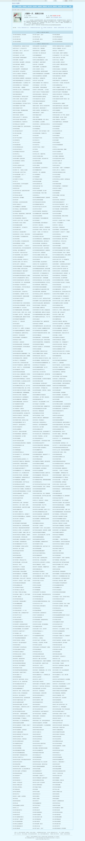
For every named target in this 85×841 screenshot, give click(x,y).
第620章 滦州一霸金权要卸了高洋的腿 (60, 516)
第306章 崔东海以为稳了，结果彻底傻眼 (40, 277)
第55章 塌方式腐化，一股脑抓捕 (19, 87)
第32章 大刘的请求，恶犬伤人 (38, 69)
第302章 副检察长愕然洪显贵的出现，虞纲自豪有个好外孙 (24, 275)
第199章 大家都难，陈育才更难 (59, 195)
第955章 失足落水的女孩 (37, 773)
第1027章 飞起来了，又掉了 (38, 34)
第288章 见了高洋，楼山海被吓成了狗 (40, 264)
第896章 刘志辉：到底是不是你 (59, 727)
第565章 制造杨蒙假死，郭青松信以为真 (40, 475)
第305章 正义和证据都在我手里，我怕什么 (21, 277)
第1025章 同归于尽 (16, 36)
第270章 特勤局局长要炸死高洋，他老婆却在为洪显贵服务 (44, 250)
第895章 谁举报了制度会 (37, 727)
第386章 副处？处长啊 (17, 339)
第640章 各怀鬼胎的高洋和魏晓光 (39, 532)
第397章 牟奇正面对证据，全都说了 (59, 346)
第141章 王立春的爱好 (57, 151)
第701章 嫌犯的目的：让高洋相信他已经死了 (61, 578)
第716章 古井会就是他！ (57, 589)
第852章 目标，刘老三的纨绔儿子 (19, 695)
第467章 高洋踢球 (56, 399)
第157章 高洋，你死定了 (57, 163)
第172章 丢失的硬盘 (56, 174)
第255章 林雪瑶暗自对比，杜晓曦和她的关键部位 (42, 238)
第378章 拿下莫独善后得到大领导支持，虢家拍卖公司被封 (44, 332)
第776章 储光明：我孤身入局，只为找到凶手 (61, 635)
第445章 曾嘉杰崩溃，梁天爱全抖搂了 (40, 383)
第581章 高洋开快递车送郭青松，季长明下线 (61, 486)
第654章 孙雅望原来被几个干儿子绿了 (20, 543)
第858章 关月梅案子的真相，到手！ (20, 699)
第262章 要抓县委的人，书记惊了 (59, 243)
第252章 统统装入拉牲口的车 (38, 236)
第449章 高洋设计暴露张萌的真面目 (59, 385)
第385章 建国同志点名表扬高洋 (59, 337)
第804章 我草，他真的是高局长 (19, 658)
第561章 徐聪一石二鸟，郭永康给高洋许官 (21, 472)
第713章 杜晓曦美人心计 (57, 587)
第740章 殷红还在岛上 (57, 608)
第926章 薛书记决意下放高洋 (58, 750)
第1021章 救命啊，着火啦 (56, 17)
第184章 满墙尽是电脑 (57, 183)
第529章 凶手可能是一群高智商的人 (39, 447)
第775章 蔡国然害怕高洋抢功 (38, 635)
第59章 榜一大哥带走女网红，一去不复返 (41, 89)
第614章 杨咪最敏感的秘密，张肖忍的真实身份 (62, 511)
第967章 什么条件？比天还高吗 (39, 782)
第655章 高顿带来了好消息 (38, 543)
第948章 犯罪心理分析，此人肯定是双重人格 (21, 768)
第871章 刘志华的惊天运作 (38, 709)
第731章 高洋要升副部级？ (58, 601)
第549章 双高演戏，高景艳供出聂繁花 (20, 463)
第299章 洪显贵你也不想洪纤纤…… (20, 273)
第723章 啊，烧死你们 (17, 596)
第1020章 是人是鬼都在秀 (57, 39)
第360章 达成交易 (36, 319)
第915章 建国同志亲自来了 (18, 743)
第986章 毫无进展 (56, 796)
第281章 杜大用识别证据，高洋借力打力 (20, 259)
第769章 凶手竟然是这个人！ (38, 631)
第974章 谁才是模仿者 (57, 787)
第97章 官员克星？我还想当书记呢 (19, 119)
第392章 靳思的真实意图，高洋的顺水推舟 (21, 344)
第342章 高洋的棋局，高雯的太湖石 (39, 305)
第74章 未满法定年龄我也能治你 (39, 101)
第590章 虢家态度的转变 (57, 493)
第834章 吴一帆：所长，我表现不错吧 (20, 681)
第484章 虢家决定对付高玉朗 (38, 413)
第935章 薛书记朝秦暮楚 (57, 757)
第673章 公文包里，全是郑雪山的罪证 (40, 557)
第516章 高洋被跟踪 (16, 438)
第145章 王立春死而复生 (17, 156)
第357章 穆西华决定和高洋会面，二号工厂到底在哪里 (43, 316)
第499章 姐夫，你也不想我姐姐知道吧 (40, 424)
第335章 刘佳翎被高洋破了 (18, 300)
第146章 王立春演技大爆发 (38, 156)
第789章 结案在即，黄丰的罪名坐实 (20, 647)
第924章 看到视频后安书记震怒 (19, 750)
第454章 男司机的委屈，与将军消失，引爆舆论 (42, 390)
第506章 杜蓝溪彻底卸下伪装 (58, 429)
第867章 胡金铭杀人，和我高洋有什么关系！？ (22, 706)
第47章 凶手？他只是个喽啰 (38, 80)
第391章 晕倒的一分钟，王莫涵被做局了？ (61, 342)
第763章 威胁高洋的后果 (37, 626)
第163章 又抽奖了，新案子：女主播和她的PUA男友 (62, 167)
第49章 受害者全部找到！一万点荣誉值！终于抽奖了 (23, 82)
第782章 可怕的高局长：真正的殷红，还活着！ (62, 640)
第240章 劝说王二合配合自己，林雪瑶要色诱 (41, 227)
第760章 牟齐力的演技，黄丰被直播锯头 (40, 624)
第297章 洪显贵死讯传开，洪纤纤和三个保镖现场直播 (43, 270)
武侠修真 (25, 6)
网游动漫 (45, 6)
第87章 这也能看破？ (57, 110)
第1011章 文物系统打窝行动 (18, 816)
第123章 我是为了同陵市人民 (58, 137)
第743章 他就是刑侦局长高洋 (58, 610)
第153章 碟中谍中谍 (36, 160)
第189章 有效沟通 (36, 188)
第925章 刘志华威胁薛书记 (38, 750)
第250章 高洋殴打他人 (57, 234)
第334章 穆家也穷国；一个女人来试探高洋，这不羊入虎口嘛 (64, 298)
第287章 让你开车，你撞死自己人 (19, 264)
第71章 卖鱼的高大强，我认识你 (39, 98)
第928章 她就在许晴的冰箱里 (38, 752)
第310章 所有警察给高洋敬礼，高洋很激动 (61, 280)
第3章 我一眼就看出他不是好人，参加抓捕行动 (62, 46)
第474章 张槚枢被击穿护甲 (18, 406)
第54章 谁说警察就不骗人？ (58, 85)
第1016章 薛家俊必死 (57, 819)
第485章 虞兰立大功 (56, 413)
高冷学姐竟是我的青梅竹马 (32, 833)
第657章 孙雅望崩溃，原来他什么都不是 (20, 546)
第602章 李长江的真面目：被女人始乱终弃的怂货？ (62, 502)
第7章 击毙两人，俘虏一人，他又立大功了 (21, 50)
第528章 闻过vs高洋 (16, 447)
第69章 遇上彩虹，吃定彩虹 (58, 96)
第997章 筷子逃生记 (36, 805)
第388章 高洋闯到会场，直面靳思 (59, 339)
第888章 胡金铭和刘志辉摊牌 (18, 722)
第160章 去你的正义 (56, 165)
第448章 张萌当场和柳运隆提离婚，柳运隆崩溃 (42, 385)
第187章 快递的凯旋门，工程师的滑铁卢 (60, 186)
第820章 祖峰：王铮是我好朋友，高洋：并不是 (42, 670)
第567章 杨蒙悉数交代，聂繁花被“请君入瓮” (21, 477)
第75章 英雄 (55, 101)
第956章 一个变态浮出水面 (58, 773)
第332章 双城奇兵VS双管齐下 (18, 298)
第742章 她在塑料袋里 (37, 610)
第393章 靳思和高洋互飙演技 (38, 344)
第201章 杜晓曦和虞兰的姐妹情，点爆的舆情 (41, 197)
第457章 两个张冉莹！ (37, 392)
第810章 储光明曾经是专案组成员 (19, 663)
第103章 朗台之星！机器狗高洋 (19, 124)
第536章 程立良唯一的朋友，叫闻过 (59, 452)
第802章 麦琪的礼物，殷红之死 (39, 656)
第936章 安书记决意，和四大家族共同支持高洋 (22, 759)
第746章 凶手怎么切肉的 (57, 612)
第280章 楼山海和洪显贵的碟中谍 (59, 257)
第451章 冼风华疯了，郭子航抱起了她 (40, 387)
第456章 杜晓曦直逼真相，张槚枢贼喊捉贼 (21, 392)
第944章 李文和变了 (56, 764)
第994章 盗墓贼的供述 (37, 803)
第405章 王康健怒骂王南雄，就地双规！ (40, 353)
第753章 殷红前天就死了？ (18, 619)
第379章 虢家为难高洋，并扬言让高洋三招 (61, 332)
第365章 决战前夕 (16, 323)
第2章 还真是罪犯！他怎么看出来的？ (40, 46)
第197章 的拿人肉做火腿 (17, 195)
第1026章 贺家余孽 (56, 34)
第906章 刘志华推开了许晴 (18, 736)
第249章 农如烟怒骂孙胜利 (38, 234)
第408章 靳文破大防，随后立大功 (39, 355)
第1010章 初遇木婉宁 (57, 814)
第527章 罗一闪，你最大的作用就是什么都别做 (62, 445)
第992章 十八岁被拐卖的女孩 (58, 800)
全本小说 (65, 6)
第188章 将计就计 (16, 188)
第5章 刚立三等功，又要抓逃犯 (39, 48)
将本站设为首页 (14, 0)
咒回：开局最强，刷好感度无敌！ (47, 27)
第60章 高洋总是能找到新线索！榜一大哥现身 (61, 89)
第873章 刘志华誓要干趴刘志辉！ (19, 711)
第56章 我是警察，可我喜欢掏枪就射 (40, 87)
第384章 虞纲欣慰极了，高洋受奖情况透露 (41, 337)
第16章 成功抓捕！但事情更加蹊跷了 (20, 57)
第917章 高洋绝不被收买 (57, 743)
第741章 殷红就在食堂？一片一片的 (20, 610)
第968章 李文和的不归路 (57, 782)
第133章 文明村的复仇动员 (18, 147)
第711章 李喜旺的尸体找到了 (18, 587)
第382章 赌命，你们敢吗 (57, 335)
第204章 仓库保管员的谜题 (38, 199)
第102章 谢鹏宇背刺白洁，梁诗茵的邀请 (60, 121)
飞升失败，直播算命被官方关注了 (23, 27)
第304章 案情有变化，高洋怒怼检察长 (60, 275)
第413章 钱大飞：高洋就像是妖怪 (19, 360)
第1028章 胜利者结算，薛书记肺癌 (19, 34)
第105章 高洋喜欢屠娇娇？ (58, 124)
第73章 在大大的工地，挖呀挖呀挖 (19, 101)
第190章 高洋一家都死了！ (58, 188)
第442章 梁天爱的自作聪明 (38, 381)
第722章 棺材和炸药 (56, 594)
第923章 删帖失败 (56, 748)
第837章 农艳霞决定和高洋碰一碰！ (20, 683)
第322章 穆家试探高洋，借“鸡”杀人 (59, 289)
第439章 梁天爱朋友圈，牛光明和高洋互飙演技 (42, 378)
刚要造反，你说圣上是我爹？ (31, 832)
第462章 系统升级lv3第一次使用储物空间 (20, 397)
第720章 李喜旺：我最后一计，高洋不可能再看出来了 (23, 594)
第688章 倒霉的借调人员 (37, 569)
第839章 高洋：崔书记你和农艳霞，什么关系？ (62, 683)
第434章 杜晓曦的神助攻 (57, 374)
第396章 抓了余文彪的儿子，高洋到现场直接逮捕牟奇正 (43, 346)
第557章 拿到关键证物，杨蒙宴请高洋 (60, 468)
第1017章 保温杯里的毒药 (57, 41)
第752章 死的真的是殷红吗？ (58, 617)
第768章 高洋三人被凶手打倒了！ (19, 631)
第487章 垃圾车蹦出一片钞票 (38, 415)
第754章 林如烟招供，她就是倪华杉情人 (40, 619)
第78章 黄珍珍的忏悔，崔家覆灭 (59, 103)
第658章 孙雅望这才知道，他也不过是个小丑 (41, 546)
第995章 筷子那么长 (56, 803)
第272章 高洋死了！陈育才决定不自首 (20, 252)
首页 (14, 6)
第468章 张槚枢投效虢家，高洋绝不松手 (20, 401)
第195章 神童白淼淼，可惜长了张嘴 (39, 192)
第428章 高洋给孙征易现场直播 (19, 371)
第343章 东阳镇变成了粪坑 (58, 305)
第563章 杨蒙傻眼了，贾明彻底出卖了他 (60, 472)
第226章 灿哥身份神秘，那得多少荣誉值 (60, 215)
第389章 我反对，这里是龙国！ (19, 342)
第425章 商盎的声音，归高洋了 (19, 369)
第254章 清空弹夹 (16, 238)
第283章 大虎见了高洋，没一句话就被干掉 (61, 259)
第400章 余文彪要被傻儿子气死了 (59, 348)
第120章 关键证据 (56, 135)
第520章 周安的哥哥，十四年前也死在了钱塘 (41, 440)
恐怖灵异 (55, 6)
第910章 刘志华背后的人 (37, 738)
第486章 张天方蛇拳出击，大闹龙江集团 (20, 415)
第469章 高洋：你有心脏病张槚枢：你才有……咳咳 (43, 401)
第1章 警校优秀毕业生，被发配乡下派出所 (21, 46)
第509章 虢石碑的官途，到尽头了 (59, 431)
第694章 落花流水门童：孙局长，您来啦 (40, 573)
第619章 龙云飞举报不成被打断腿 (39, 516)
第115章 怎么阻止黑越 (17, 133)
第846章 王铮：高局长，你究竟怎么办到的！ (21, 690)
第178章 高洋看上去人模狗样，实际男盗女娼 (61, 179)
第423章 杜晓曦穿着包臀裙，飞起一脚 (40, 367)
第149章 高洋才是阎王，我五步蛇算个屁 (40, 158)
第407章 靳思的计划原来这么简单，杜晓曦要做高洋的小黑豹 (24, 355)
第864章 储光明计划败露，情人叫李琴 (20, 704)
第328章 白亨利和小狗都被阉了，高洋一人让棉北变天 (63, 293)
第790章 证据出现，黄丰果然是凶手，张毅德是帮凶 (43, 647)
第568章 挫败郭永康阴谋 (37, 491)
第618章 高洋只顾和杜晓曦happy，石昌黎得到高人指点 (23, 516)
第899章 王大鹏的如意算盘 (58, 729)
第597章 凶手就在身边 (17, 500)
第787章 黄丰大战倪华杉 (37, 644)
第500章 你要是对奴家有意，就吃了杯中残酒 (61, 424)
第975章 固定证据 (16, 789)
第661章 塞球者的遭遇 (37, 548)
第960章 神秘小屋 (16, 777)
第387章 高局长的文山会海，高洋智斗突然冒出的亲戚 (43, 339)
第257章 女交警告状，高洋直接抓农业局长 (21, 241)
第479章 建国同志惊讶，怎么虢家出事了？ (61, 408)
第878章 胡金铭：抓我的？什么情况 (59, 713)
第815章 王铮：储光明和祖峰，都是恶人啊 (61, 665)
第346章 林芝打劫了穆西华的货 (59, 307)
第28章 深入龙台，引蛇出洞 (18, 66)
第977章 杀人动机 (56, 789)
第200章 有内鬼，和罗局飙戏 (18, 197)
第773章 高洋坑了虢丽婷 (57, 633)
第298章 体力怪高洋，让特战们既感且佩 (60, 270)
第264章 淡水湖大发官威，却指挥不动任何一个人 (42, 245)
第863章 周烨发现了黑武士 (58, 702)
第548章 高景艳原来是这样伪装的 (59, 461)
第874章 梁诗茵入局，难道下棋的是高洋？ (41, 711)
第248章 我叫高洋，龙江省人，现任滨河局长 (21, 234)
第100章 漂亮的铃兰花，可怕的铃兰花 (20, 121)
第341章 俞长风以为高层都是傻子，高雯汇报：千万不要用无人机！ (26, 305)
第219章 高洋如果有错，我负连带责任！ (40, 211)
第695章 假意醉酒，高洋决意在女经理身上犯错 (62, 573)
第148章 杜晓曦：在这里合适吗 (19, 158)
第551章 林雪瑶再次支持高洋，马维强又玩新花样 (62, 463)
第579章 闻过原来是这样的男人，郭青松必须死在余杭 (23, 486)
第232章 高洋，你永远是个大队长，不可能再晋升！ (62, 220)
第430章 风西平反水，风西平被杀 (59, 371)
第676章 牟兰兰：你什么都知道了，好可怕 (61, 628)
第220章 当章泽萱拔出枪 (57, 211)
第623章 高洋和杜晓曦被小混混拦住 (59, 518)
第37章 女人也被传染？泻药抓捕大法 (20, 73)
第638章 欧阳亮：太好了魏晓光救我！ (60, 530)
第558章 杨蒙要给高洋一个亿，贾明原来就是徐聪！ (23, 470)
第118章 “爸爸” (16, 135)
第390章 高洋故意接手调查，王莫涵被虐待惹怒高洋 (43, 342)
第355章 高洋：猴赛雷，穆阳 (58, 314)
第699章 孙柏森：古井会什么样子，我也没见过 (22, 578)
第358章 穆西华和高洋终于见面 (59, 316)
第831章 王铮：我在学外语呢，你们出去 (20, 679)
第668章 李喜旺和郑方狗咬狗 (58, 553)
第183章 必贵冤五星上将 (37, 183)
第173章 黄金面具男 (16, 176)
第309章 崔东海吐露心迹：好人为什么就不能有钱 (42, 280)
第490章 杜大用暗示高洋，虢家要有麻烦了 (41, 417)
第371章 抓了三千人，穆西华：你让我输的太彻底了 (23, 328)
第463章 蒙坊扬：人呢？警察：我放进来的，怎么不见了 (43, 397)
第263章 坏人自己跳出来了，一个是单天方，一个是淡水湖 (24, 245)
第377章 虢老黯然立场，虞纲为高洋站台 (20, 332)
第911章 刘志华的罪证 (57, 738)
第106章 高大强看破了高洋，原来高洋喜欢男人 (22, 126)
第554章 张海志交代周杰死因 (58, 465)
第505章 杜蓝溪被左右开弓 (38, 429)
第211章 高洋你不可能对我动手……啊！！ (61, 204)
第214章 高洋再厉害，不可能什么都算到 (60, 206)
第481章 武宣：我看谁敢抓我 (38, 410)
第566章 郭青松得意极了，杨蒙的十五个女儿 (61, 475)
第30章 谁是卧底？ (56, 66)
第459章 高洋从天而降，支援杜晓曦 (20, 394)
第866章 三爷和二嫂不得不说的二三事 (60, 704)
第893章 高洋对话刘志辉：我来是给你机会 (61, 725)
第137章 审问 (35, 149)
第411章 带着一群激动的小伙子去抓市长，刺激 (42, 358)
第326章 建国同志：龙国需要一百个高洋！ (21, 293)
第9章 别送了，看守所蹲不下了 (59, 50)
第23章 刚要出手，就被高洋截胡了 (39, 62)
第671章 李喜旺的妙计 (57, 555)
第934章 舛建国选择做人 (37, 757)
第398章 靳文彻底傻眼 (17, 348)
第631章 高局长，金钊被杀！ (38, 525)
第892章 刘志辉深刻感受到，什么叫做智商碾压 (42, 725)
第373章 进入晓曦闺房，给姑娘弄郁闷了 (60, 328)
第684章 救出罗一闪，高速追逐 (19, 566)
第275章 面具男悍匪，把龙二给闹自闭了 (20, 254)
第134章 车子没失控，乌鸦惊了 (39, 147)
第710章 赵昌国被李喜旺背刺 (58, 585)
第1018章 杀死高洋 (36, 41)
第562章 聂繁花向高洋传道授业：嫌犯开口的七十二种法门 (44, 472)
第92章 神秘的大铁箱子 (37, 114)
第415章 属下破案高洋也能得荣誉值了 (60, 360)
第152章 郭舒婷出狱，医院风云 (19, 160)
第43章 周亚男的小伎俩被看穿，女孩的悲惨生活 (22, 78)
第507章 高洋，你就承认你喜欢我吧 (20, 431)
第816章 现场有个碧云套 (17, 667)
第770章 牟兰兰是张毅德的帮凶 (59, 631)
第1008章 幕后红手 (16, 814)
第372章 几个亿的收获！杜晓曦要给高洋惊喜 (41, 328)
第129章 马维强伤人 (56, 142)
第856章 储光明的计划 (37, 697)
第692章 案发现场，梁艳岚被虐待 (59, 571)
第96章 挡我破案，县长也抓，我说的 (60, 117)
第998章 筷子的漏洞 (56, 805)
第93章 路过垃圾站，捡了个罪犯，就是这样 (61, 114)
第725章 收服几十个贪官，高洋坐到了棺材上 (61, 596)
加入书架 (58, 15)
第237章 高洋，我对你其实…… (39, 225)
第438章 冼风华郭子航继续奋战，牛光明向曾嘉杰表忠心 (23, 378)
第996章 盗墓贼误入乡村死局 (18, 805)
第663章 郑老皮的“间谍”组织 (18, 550)
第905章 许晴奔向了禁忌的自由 (59, 734)
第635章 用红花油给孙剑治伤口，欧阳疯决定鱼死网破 (63, 527)
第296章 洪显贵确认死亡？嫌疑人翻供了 (20, 270)
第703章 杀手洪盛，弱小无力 (38, 580)
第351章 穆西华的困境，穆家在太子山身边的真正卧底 (43, 312)
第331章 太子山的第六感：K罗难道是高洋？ (61, 296)
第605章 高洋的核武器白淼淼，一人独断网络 (61, 504)
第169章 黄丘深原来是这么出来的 (59, 172)
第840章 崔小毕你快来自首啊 (18, 686)
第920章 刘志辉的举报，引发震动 (59, 745)
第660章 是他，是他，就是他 (18, 548)
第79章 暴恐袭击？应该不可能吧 (19, 105)
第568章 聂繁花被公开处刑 (38, 477)
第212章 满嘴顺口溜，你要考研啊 (19, 206)
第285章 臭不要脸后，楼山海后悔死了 (40, 261)
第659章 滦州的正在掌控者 (58, 546)
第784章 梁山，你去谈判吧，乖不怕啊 (40, 642)
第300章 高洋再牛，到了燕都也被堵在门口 (41, 273)
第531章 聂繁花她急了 (17, 449)
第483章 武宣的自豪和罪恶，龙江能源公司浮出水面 (23, 413)
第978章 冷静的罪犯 (16, 791)
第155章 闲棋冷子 (16, 163)
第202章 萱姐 (55, 197)
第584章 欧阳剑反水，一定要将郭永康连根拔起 (62, 488)
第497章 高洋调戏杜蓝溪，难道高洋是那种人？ (62, 422)
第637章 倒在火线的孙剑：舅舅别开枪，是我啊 (42, 530)
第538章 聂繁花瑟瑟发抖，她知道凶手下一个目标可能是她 (44, 454)
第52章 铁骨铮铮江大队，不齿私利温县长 (21, 85)
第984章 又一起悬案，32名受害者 (19, 796)
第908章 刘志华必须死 (57, 736)
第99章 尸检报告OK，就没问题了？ (59, 119)
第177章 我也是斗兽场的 (37, 179)
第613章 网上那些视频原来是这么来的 (40, 511)
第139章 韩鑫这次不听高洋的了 (19, 151)
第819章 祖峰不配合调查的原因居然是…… (21, 670)
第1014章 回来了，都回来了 (18, 819)
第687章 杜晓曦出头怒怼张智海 (19, 569)
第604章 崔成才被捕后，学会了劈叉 (39, 504)
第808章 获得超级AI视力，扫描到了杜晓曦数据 (42, 660)
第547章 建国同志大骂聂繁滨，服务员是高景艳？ (42, 461)
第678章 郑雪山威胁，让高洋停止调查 (20, 562)
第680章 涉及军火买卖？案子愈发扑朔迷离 (61, 562)
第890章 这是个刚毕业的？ (58, 722)
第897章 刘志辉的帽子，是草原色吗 (20, 729)
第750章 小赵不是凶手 (17, 617)
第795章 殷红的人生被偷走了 (18, 651)
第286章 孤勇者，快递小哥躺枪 (59, 261)
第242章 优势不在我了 (17, 229)
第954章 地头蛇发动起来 (17, 773)
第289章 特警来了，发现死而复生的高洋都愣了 (62, 264)
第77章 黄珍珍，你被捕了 (37, 103)
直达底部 (54, 15)
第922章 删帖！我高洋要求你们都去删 (40, 748)
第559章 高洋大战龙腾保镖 (38, 470)
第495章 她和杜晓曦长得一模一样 (19, 422)
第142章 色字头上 (16, 153)
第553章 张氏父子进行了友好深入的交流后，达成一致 (43, 465)
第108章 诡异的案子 (56, 126)
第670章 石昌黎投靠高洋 (37, 555)
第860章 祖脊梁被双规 (57, 699)
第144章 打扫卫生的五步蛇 (58, 153)
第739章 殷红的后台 (36, 608)
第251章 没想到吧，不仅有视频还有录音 (20, 236)
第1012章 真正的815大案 (37, 816)
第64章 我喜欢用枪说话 (17, 94)
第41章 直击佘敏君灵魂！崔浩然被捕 (40, 75)
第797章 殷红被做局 (56, 651)
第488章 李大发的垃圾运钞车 (58, 415)
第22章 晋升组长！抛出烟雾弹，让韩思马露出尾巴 (22, 62)
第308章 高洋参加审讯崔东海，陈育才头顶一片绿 (22, 280)
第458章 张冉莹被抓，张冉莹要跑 (59, 392)
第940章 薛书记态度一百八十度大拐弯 (40, 761)
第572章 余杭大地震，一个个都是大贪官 (60, 479)
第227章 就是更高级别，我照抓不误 (20, 218)
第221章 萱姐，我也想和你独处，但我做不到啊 (22, 213)
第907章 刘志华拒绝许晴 (37, 736)
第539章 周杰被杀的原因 (57, 454)
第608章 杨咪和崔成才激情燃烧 (59, 507)
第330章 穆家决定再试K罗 (38, 296)
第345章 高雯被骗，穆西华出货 (39, 307)
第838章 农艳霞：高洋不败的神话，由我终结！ (42, 683)
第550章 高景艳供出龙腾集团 (38, 463)
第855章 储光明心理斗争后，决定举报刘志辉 (21, 697)
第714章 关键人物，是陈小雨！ (19, 589)
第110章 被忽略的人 (36, 128)
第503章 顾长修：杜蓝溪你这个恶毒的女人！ (61, 426)
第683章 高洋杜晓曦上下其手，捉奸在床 (60, 564)
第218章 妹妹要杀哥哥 (17, 211)
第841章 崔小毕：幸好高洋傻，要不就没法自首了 (42, 686)
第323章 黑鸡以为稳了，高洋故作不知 (20, 291)
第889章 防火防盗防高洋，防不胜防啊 (40, 722)
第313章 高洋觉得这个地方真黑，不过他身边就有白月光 (63, 282)
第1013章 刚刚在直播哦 (57, 816)
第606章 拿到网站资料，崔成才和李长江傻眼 (21, 507)
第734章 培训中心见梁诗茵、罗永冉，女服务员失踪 (62, 603)
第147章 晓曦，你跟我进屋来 (58, 156)
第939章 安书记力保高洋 (17, 761)
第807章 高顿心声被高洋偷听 (18, 660)
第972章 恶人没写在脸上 (17, 787)
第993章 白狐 (15, 803)
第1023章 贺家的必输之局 (57, 36)
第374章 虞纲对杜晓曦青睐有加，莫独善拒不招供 (22, 330)
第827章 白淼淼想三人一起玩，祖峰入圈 (60, 674)
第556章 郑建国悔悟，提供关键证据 (39, 468)
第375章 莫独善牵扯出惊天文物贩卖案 (40, 330)
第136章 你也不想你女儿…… (18, 149)
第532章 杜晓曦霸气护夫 (37, 449)
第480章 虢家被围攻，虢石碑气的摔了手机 (21, 410)
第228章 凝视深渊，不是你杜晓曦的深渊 (40, 218)
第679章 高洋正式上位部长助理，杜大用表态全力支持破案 (44, 562)
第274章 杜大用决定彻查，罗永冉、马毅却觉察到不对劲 (63, 252)
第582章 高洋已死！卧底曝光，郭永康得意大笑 (22, 488)
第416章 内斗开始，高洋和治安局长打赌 (20, 362)
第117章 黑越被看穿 (56, 133)
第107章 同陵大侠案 (36, 126)
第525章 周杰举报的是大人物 (18, 445)
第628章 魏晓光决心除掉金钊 (38, 523)
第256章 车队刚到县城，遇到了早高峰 (60, 238)
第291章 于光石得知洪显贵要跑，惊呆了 (40, 266)
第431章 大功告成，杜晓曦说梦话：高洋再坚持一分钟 (23, 374)
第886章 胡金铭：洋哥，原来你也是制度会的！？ (42, 720)
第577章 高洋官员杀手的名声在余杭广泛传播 (41, 484)
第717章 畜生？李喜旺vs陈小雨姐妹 (19, 592)
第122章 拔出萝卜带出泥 (37, 137)
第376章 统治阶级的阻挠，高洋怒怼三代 (60, 330)
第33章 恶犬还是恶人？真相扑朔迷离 (60, 69)
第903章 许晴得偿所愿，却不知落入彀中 (20, 734)
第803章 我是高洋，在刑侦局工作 (59, 656)
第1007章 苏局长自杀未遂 (57, 812)
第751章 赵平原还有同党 (37, 617)
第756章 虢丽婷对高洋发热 (18, 621)
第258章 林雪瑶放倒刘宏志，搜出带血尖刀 (41, 241)
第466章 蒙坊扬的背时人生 (38, 399)
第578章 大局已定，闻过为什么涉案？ (60, 484)
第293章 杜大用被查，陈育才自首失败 (20, 268)
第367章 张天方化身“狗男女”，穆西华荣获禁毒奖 (62, 323)
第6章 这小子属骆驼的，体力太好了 (59, 48)
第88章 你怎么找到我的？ (18, 112)
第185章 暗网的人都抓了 (17, 186)
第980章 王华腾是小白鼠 (57, 791)
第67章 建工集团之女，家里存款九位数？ (21, 96)
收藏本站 (19, 0)
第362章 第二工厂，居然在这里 (19, 321)
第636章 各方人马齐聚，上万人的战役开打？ (21, 530)
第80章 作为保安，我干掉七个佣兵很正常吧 (41, 105)
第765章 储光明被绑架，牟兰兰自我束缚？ (21, 628)
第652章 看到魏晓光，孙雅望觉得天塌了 (40, 541)
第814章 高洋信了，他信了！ (38, 665)
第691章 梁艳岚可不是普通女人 (39, 571)
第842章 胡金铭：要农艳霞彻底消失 (59, 686)
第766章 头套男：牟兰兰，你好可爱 (39, 628)
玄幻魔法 (20, 6)
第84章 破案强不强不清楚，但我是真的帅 (61, 108)
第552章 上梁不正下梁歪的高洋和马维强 (20, 465)
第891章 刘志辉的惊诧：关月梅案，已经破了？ (22, 725)
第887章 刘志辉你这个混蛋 (58, 720)
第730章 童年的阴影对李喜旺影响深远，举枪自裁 (42, 601)
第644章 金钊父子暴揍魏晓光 (58, 534)
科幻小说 (50, 6)
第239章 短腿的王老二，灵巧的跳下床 (20, 227)
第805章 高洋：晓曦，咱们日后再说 (39, 658)
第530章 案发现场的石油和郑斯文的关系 (60, 447)
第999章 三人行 (16, 807)
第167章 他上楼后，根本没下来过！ (20, 172)
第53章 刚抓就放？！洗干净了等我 (39, 85)
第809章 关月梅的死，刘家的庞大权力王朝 (61, 660)
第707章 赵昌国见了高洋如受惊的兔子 (60, 582)
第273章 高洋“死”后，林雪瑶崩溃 (39, 252)
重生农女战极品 (24, 833)
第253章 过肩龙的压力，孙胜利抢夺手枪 (60, 236)
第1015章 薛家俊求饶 (37, 819)
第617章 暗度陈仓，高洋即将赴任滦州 (60, 514)
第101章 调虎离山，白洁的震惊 (39, 121)
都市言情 (30, 6)
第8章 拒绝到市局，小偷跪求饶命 (39, 50)
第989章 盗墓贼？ (56, 798)
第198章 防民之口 (36, 195)
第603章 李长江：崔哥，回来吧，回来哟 (20, 504)
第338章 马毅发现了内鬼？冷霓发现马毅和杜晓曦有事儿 (23, 303)
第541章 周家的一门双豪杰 (38, 456)
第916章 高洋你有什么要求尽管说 (39, 743)
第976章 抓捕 (35, 789)
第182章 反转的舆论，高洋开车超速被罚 (20, 183)
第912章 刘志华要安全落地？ (18, 741)
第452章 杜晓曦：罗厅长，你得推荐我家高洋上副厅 (62, 387)
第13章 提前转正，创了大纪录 (18, 55)
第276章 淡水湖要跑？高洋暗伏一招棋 (40, 254)
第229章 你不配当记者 (57, 218)
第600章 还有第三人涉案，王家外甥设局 (20, 502)
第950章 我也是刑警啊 (57, 768)
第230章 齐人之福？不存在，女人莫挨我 (20, 220)
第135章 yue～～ (56, 147)
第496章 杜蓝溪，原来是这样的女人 (39, 422)
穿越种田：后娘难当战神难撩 (59, 27)
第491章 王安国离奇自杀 (57, 417)
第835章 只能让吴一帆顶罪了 (38, 681)
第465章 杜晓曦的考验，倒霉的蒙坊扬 (20, 399)
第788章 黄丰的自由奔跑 (57, 644)
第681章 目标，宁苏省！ (17, 564)
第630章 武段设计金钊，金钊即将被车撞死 (21, 525)
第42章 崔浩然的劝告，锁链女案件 (59, 75)
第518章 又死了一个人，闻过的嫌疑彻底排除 (61, 438)
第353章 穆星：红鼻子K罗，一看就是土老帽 (21, 314)
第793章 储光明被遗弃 (37, 649)
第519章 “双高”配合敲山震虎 (18, 440)
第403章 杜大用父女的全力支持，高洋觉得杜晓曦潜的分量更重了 (65, 351)
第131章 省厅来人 (36, 144)
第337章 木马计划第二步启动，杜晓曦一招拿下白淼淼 (63, 300)
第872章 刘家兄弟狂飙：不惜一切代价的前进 (61, 709)
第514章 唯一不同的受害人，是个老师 (40, 436)
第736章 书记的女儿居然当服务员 (39, 605)
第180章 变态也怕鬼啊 (37, 181)
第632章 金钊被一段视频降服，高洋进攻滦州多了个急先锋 (64, 525)
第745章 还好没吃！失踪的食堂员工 (39, 612)
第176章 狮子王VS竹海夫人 (18, 179)
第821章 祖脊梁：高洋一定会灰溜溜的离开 (61, 670)
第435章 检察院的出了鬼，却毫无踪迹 (20, 376)
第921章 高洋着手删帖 (17, 748)
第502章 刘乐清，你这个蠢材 (38, 426)
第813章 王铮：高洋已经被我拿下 (19, 665)
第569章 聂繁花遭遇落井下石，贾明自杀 (60, 477)
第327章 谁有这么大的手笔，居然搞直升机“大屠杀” (42, 293)
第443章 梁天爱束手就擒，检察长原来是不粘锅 (62, 381)
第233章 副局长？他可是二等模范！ (20, 222)
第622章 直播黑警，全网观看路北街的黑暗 (41, 518)
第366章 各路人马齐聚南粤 (38, 323)
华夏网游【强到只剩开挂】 (54, 833)
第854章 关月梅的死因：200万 (58, 695)
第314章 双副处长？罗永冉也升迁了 (20, 284)
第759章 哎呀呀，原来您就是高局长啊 (20, 624)
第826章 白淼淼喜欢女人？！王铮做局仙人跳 (41, 674)
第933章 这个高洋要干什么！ (18, 757)
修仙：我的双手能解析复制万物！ (43, 833)
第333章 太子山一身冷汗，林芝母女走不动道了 (42, 298)
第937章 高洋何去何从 (37, 759)
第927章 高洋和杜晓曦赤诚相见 (19, 752)
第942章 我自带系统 (16, 764)
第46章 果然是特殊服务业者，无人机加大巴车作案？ (23, 80)
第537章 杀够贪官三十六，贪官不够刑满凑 (21, 454)
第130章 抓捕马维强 (16, 144)
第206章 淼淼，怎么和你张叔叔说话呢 (20, 202)
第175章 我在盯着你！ (57, 176)
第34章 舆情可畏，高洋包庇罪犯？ (19, 71)
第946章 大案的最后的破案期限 (39, 766)
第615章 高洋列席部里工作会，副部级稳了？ (21, 514)
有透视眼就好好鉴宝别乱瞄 (35, 27)
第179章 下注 (15, 181)
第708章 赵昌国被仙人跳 (17, 585)
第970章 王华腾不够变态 (37, 784)
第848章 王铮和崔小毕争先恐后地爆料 (60, 690)
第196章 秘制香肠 (56, 192)
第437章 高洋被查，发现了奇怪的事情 (60, 376)
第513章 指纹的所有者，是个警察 (19, 436)
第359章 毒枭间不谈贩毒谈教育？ (19, 319)
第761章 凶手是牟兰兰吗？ (58, 624)
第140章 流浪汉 (36, 151)
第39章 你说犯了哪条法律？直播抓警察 (60, 73)
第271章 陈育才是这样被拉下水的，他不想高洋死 (62, 250)
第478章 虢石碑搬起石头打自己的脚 (39, 408)
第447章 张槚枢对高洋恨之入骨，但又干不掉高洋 (22, 385)
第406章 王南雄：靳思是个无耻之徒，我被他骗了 (62, 353)
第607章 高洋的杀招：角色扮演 (39, 507)
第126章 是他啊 (55, 140)
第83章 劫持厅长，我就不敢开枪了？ (40, 108)
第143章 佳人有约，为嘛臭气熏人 (39, 153)
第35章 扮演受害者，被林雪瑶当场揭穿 (40, 71)
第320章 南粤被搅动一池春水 (18, 289)
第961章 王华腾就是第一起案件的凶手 (40, 777)
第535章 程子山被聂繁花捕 (38, 452)
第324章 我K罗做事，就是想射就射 (39, 291)
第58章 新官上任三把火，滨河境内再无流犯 (21, 89)
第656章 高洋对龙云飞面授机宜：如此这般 (61, 543)
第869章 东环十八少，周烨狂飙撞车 (59, 706)
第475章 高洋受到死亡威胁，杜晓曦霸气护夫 (41, 406)
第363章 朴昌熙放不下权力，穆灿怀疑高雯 (41, 321)
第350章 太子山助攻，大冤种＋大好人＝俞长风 (22, 312)
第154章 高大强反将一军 (57, 160)
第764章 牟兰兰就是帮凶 (57, 626)
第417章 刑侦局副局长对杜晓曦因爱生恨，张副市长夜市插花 (44, 362)
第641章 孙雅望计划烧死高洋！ (59, 532)
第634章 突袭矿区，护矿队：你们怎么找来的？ (42, 527)
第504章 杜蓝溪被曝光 (17, 429)
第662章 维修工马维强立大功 (58, 548)
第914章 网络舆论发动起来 (58, 741)
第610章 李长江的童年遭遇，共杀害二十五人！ (42, 509)
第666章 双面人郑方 (16, 553)
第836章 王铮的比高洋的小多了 (59, 681)
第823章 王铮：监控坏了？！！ (39, 679)
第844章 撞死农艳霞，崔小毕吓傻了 (39, 688)
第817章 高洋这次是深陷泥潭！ (39, 667)
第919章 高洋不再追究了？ (38, 745)
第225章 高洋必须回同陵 (37, 215)
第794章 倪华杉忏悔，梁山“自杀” (59, 647)
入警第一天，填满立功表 (21, 9)
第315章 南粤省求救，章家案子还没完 (40, 284)
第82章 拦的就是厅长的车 (18, 108)
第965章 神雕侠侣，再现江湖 (58, 780)
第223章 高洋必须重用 (57, 213)
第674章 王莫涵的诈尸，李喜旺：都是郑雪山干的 (62, 557)
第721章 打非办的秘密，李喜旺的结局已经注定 (42, 594)
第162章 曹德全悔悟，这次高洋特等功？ (40, 167)
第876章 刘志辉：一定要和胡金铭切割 (20, 713)
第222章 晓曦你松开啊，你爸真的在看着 (40, 213)
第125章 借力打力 (36, 140)
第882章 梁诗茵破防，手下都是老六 (20, 718)
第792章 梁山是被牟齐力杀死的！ (19, 649)
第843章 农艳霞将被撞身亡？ (18, 688)
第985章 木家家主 (36, 796)
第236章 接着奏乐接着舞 (17, 225)
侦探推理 (40, 6)
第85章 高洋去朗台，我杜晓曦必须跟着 (20, 110)
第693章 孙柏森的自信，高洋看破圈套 (20, 573)
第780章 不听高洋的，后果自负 (19, 640)
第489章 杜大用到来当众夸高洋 (19, 417)
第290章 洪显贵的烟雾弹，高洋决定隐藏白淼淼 (22, 266)
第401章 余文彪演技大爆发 (18, 351)
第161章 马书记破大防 (17, 167)
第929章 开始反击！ (56, 752)
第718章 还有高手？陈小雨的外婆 (39, 592)
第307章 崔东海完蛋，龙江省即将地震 (60, 277)
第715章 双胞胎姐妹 (36, 589)
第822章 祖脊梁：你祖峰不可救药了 (20, 672)
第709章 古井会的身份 (37, 585)
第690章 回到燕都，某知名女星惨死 (20, 571)
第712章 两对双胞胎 (36, 587)
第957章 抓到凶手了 (16, 775)
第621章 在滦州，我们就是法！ (19, 518)
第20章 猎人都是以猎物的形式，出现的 (40, 59)
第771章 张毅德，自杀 (17, 633)
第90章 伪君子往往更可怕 (57, 112)
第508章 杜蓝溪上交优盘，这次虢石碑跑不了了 (42, 431)
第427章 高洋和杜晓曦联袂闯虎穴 (59, 369)
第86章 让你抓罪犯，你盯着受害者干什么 (41, 110)
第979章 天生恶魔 (36, 791)
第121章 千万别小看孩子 (17, 137)
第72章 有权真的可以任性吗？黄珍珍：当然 (61, 98)
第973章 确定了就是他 (37, 787)
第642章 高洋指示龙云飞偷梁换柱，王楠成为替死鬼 (23, 534)
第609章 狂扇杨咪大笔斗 (17, 509)
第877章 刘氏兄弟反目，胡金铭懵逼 (39, 713)
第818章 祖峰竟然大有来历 (58, 667)
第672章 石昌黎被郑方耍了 (18, 557)
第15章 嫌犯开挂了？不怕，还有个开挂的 (61, 55)
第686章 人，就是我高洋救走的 (59, 566)
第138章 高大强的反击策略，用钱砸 (59, 149)
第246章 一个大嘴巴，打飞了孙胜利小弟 (40, 231)
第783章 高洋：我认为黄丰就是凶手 (20, 642)
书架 (70, 6)
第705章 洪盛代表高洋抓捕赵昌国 (19, 582)
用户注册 (70, 0)
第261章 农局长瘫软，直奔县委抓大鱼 (40, 243)
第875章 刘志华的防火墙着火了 (59, 711)
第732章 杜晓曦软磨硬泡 (17, 603)
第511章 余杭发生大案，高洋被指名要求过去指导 (42, 433)
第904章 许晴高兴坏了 (37, 734)
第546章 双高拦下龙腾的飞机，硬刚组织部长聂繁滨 (23, 461)
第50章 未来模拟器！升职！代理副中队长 (41, 82)
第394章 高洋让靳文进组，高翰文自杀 (60, 344)
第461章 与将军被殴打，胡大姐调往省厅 (60, 394)
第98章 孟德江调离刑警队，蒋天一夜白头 (41, 119)
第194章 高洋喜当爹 (16, 192)
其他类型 (60, 6)
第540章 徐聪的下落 (16, 456)
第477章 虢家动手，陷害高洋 (18, 408)
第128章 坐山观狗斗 (36, 142)
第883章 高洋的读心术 (37, 718)
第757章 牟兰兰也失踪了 (37, 621)
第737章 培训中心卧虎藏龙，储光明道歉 (60, 605)
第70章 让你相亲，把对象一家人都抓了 (20, 98)
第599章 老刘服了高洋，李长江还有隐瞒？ (61, 500)
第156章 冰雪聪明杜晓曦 (37, 163)
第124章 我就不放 (16, 140)
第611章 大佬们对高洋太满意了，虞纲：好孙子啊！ (62, 509)
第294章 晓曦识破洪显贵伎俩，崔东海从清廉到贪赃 (43, 268)
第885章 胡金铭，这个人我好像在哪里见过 (21, 720)
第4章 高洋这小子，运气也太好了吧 (20, 48)
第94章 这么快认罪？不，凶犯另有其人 (20, 117)
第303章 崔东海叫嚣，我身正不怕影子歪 (40, 275)
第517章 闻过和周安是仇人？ (38, 438)
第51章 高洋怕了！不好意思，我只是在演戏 (61, 82)
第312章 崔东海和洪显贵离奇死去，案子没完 (41, 282)
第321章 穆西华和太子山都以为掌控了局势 (41, 289)
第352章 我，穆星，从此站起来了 (59, 312)
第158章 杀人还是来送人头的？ (19, 165)
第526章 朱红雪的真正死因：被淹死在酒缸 (41, 445)
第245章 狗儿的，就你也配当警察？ (20, 231)
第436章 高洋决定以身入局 (38, 376)
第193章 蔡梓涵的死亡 (57, 190)
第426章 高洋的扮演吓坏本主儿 (39, 369)
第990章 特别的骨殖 (16, 800)
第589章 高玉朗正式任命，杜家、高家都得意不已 (42, 493)
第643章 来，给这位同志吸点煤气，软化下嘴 (41, 534)
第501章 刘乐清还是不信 (17, 426)
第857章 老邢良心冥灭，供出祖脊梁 (59, 697)
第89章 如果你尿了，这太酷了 (38, 112)
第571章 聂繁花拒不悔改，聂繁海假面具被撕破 (42, 479)
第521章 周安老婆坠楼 (57, 440)
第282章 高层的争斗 (36, 259)
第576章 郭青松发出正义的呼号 (19, 484)
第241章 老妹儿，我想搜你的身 (59, 227)
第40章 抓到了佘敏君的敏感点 (18, 75)
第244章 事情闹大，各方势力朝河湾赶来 (60, 229)
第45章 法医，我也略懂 (57, 78)
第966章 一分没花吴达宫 (17, 782)
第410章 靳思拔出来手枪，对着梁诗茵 (20, 358)
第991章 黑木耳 (36, 800)
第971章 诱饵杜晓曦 (56, 784)
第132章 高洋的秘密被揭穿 (58, 144)
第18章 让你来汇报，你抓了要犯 (59, 57)
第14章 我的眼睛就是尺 (37, 55)
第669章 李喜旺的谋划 (17, 555)
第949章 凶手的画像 (36, 768)
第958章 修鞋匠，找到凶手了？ (39, 775)
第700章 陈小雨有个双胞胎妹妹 (39, 578)
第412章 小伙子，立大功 (57, 358)
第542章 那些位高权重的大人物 (59, 456)
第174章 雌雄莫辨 (36, 176)
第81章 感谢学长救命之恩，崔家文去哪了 (61, 105)
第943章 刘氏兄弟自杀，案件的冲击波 (40, 764)
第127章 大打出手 (16, 142)
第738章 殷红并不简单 (17, 608)
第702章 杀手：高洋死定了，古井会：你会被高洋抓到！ (23, 580)
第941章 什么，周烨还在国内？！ (59, 761)
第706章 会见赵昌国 (36, 582)
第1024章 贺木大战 (36, 36)
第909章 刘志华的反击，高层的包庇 (20, 738)
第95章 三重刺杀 (36, 117)
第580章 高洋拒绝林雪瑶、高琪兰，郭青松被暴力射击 (43, 486)
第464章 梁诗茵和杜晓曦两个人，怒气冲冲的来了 (62, 397)
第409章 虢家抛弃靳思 (57, 355)
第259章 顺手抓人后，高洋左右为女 (59, 241)
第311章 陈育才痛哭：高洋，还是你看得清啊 (21, 282)
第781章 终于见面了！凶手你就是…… (40, 640)
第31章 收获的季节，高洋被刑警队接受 (20, 69)
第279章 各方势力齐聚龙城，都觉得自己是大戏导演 (43, 257)
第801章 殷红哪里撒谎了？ (18, 656)
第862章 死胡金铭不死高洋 (38, 702)
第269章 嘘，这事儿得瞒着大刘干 (19, 250)
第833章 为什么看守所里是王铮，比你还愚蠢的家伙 (62, 679)
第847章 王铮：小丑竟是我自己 (39, 690)
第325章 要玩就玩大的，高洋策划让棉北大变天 (62, 291)
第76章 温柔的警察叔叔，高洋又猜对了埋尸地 (21, 103)
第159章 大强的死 (36, 165)
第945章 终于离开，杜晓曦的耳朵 (19, 766)
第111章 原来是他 (56, 128)
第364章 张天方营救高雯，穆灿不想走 (60, 321)
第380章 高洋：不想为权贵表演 (19, 335)
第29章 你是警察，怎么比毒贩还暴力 (40, 66)
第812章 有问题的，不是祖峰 (58, 663)
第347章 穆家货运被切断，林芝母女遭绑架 (21, 309)
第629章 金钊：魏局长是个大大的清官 (60, 523)
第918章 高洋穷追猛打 (17, 745)
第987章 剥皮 (15, 798)
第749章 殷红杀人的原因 (57, 649)
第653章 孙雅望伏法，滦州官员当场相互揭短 (61, 541)
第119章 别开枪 (36, 135)
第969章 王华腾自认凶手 (17, 784)
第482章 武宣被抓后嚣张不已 (58, 410)
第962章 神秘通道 (56, 777)
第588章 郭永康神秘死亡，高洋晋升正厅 (20, 493)
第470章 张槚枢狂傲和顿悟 (58, 401)
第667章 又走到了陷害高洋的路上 (39, 553)
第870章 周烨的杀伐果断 (17, 709)
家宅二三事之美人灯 (17, 833)
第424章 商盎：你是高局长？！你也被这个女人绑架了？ (63, 367)
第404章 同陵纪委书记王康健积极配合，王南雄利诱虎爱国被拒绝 (25, 353)
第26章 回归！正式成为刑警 (38, 64)
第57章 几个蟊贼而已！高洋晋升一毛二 (60, 87)
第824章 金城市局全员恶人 (58, 672)
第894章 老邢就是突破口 (17, 727)
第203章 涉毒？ (16, 199)
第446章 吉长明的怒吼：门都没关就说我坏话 (61, 383)
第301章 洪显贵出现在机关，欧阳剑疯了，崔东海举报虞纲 (64, 273)
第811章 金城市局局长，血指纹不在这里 (40, 663)
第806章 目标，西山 (56, 658)
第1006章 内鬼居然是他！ (37, 812)
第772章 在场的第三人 (37, 633)
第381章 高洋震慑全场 (37, 335)
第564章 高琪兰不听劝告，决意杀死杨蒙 (20, 475)
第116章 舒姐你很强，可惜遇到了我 (39, 133)
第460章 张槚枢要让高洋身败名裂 (39, 394)
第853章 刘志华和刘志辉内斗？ (39, 695)
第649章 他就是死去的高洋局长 (39, 539)
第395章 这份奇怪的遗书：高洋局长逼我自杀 (21, 346)
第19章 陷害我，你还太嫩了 (18, 59)
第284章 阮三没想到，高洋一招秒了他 (20, 261)
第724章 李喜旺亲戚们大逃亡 (38, 596)
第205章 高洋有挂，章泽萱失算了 (59, 199)
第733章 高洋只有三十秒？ (38, 603)
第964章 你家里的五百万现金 (38, 780)
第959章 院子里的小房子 (57, 775)
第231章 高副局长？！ (37, 220)
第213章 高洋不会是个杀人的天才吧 (39, 206)
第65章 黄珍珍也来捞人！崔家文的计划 (40, 94)
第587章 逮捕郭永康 (56, 491)
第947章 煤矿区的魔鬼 (57, 766)
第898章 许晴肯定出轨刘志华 (38, 729)
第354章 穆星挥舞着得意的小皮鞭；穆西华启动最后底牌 (43, 314)
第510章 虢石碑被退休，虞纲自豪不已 (20, 433)
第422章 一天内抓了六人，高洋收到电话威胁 (21, 367)
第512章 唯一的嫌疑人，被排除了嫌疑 (60, 433)
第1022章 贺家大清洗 (17, 39)
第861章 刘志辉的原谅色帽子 (18, 702)
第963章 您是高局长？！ (17, 780)
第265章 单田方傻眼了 (57, 245)
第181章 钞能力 (55, 181)
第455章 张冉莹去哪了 (57, 390)
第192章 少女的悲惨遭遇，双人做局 (39, 190)
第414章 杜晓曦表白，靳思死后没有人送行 (41, 360)
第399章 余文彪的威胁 (37, 348)
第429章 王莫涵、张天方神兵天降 (39, 371)
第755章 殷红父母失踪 (57, 619)
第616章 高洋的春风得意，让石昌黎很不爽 (41, 514)
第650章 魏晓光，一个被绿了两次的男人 (60, 539)
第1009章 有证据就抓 (37, 814)
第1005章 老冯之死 (16, 812)
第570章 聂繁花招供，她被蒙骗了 (19, 479)
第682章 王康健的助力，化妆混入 (39, 564)
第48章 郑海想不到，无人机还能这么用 (60, 80)
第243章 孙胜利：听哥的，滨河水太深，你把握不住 (43, 229)
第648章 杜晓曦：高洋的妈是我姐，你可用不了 (22, 539)
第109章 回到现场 (16, 128)
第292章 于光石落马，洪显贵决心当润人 (60, 266)
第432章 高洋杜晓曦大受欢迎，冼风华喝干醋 (41, 374)
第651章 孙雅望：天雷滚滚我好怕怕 (20, 541)
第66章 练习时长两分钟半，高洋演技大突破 (61, 94)
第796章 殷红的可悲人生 (37, 651)
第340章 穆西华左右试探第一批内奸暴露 (60, 303)
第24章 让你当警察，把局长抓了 (59, 62)
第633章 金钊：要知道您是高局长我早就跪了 (21, 527)
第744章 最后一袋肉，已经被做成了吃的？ (21, 612)
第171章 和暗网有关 (36, 174)
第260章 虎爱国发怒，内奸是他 (19, 243)
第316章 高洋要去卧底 (57, 284)
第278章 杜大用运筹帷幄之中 (18, 257)
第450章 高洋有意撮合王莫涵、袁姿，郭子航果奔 (22, 387)
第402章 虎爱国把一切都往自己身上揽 (40, 351)
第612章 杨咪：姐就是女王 (18, 511)
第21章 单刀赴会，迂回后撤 (58, 59)
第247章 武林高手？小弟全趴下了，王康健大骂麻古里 (63, 231)
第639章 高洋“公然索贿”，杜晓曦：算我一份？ (22, 532)
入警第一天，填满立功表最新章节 (32, 836)
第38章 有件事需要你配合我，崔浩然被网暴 (41, 73)
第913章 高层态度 (36, 741)
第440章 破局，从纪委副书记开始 (59, 378)
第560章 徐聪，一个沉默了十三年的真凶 (60, 470)
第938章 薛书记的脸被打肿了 (58, 759)
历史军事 (35, 6)
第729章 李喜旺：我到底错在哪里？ (20, 601)
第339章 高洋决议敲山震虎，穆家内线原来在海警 (42, 303)
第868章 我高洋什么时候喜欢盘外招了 (40, 706)
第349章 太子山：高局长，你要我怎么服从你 (61, 309)
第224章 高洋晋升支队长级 (18, 215)
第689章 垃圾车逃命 (56, 569)
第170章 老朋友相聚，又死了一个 (19, 174)
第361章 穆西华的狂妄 (57, 319)
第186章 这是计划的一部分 (38, 186)
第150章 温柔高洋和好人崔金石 (59, 158)
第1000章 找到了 (36, 807)
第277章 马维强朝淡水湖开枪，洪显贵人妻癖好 (62, 254)
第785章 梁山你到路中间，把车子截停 (60, 642)
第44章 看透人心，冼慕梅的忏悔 (39, 78)
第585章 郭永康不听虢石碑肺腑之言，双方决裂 (22, 491)
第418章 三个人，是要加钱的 (58, 362)
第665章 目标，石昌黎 (57, 550)
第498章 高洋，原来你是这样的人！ (20, 424)
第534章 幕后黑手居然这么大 (18, 452)
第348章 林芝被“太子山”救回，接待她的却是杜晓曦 (42, 309)
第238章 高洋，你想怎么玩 (58, 225)
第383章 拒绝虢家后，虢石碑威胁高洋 (20, 337)
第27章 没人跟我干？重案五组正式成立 (60, 64)
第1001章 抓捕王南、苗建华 (58, 807)
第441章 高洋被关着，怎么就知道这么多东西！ (22, 381)
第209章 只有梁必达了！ (17, 204)
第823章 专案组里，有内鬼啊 (38, 672)
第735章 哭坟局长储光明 (17, 605)
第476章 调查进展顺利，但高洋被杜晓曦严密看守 (62, 406)
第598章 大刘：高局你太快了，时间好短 (40, 500)
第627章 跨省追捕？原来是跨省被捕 (20, 523)
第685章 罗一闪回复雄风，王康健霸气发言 (41, 566)
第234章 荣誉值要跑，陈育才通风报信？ (40, 222)
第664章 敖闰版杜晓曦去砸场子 (39, 550)
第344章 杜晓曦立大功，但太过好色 (20, 307)
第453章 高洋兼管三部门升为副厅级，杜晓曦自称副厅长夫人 (24, 390)
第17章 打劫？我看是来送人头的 (39, 57)
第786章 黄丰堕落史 (16, 644)
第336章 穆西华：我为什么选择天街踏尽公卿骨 (42, 300)
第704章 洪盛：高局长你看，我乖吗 (59, 580)
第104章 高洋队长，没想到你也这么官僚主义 (41, 124)
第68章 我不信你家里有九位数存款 (39, 96)
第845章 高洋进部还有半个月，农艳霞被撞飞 (61, 688)
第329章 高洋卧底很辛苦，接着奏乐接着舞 (21, 296)
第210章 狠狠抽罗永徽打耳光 (38, 204)
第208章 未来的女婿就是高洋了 (59, 202)
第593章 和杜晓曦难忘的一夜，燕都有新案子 (61, 495)
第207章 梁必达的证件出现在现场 (39, 202)
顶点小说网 (14, 9)
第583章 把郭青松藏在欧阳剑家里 (39, 488)
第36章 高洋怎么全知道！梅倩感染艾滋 (60, 71)
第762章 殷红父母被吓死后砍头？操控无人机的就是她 (23, 626)
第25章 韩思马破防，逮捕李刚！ (19, 64)
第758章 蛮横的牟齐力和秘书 (58, 621)
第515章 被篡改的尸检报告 (58, 436)
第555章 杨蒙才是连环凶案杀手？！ (20, 468)
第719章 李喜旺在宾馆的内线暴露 (59, 592)
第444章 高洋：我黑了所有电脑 (19, 383)
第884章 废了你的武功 (57, 718)
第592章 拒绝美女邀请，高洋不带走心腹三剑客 (42, 495)
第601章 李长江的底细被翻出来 (39, 502)
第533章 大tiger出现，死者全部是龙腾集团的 (61, 449)
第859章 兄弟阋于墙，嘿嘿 (38, 699)
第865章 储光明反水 (36, 704)
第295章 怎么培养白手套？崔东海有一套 (60, 268)
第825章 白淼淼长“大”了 (17, 674)
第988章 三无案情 (36, 798)
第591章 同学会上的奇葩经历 (18, 495)
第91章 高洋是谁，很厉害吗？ (18, 114)
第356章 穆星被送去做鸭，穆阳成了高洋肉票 (21, 316)
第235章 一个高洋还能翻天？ (58, 222)
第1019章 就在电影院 (17, 41)
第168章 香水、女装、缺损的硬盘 (39, 172)
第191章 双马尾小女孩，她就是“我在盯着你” (21, 190)
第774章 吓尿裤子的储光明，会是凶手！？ (21, 635)
